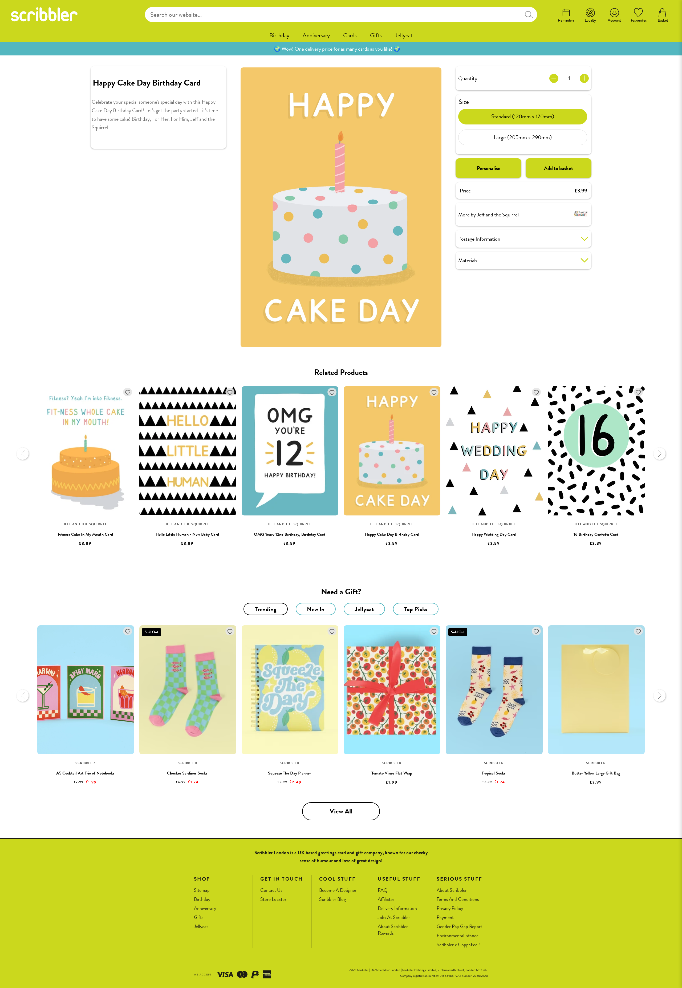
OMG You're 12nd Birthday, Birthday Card (289, 534)
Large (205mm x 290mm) (523, 137)
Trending (266, 609)
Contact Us (271, 890)
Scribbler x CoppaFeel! (458, 944)
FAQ (383, 890)
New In (315, 609)
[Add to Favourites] (127, 392)
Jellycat (404, 35)
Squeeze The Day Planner (289, 773)
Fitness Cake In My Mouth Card (85, 534)
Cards (350, 35)
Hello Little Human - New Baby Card (187, 534)
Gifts (376, 35)
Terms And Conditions (458, 899)
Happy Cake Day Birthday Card (392, 534)
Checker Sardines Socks (187, 773)
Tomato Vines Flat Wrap (391, 773)
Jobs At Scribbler (394, 917)
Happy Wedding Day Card (494, 534)
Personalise (488, 168)
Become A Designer (337, 890)
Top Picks (415, 609)
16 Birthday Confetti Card (596, 534)
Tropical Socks (494, 773)
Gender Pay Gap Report (459, 926)
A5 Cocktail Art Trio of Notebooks (85, 773)
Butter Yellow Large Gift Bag (596, 773)
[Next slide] (659, 453)
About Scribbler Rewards (393, 929)
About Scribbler (452, 890)
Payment (445, 917)
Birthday (279, 35)
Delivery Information (397, 908)
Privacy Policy (450, 908)
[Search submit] (528, 14)
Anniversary (316, 35)
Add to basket (558, 168)
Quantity (467, 78)
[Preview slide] (23, 453)
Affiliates (386, 899)
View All (341, 811)
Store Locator (273, 899)
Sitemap (202, 890)
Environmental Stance (457, 935)
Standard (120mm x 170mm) (522, 116)
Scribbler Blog (332, 899)
